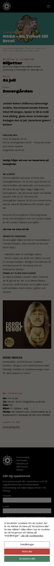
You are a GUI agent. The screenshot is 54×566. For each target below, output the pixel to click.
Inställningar (27, 544)
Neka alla (27, 551)
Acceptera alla (27, 558)
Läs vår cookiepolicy (32, 535)
